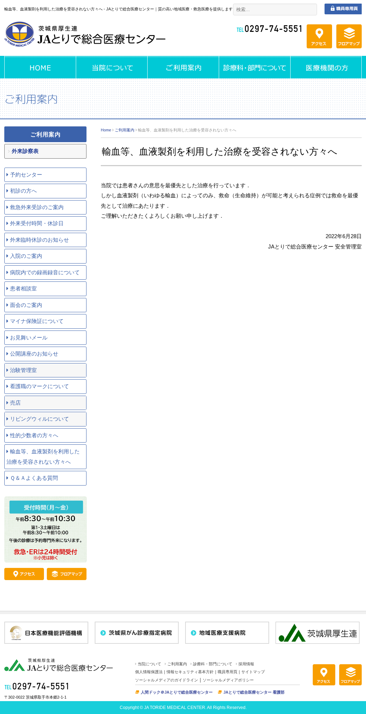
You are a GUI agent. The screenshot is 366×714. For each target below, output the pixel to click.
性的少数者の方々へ (34, 435)
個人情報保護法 (149, 672)
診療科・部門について (212, 664)
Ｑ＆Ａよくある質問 (34, 478)
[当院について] (111, 67)
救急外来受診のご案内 (37, 207)
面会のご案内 (26, 305)
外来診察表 (25, 151)
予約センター (26, 175)
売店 (15, 403)
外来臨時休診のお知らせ (39, 240)
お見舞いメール (29, 337)
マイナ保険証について (37, 321)
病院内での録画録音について (45, 272)
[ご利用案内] (183, 67)
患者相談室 (23, 288)
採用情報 (246, 664)
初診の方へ (23, 191)
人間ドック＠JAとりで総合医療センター (177, 692)
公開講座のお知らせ (34, 354)
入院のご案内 (26, 256)
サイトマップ (253, 672)
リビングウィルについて (39, 419)
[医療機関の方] (326, 67)
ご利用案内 (124, 130)
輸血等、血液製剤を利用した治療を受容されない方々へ (43, 456)
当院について (149, 664)
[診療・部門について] (254, 67)
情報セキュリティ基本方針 (190, 672)
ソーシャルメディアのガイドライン (166, 680)
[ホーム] (40, 67)
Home (106, 130)
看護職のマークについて (39, 386)
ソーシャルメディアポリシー (228, 680)
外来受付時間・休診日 (37, 223)
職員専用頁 (227, 672)
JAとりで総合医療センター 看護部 (254, 692)
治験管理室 (23, 370)
